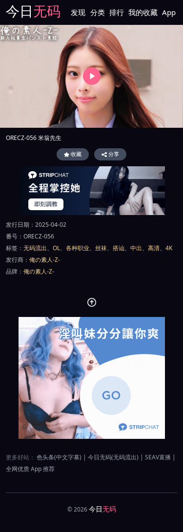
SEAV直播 (158, 457)
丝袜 (101, 248)
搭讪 (118, 248)
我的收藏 (143, 12)
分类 (97, 12)
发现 (78, 12)
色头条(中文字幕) (59, 457)
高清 (154, 248)
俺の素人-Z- (44, 260)
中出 (136, 248)
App (169, 12)
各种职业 (77, 248)
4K (168, 248)
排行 (116, 12)
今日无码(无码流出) (113, 457)
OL (56, 248)
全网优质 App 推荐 (30, 469)
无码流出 (35, 248)
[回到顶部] (91, 302)
